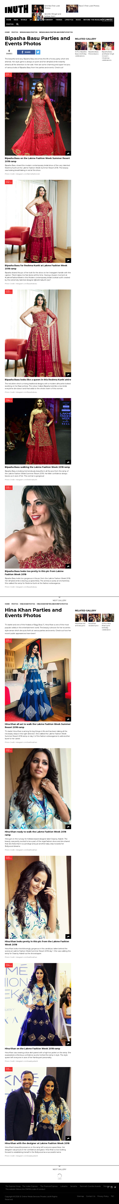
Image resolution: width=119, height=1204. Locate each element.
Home (8, 20)
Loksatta (63, 1186)
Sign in (106, 20)
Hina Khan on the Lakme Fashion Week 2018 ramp (32, 1048)
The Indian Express (30, 1186)
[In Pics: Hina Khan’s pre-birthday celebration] (108, 618)
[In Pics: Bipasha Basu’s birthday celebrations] (81, 46)
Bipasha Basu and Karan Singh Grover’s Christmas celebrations (108, 56)
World (24, 20)
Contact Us (90, 1196)
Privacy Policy (103, 1196)
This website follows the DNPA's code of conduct (25, 1189)
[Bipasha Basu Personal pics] (94, 46)
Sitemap (80, 1196)
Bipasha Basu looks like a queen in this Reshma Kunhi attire (38, 379)
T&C (112, 1196)
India (16, 20)
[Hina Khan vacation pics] (94, 618)
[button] (107, 19)
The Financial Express (49, 1186)
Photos (9, 24)
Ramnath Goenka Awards (90, 1186)
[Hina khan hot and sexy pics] (81, 618)
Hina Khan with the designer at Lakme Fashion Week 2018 (37, 1143)
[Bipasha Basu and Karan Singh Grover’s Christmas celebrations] (108, 46)
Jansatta (73, 1186)
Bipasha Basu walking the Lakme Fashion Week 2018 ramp (37, 467)
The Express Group (13, 1186)
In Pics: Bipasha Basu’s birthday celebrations (80, 54)
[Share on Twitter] (38, 52)
